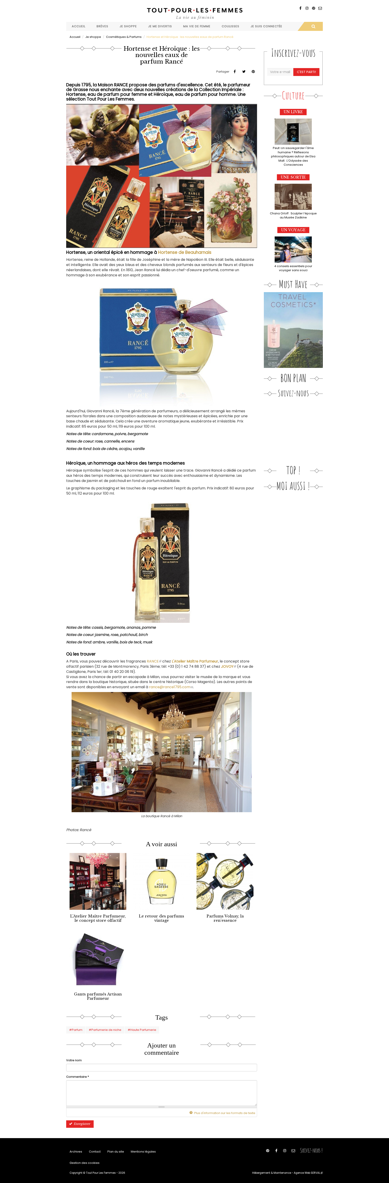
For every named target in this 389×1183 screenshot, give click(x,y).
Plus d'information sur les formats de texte (224, 1113)
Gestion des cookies (85, 1163)
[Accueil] (194, 13)
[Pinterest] (313, 8)
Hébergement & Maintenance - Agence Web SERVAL (287, 1173)
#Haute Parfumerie (142, 1030)
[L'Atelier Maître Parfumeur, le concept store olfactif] (98, 881)
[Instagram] (307, 8)
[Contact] (320, 8)
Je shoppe (128, 26)
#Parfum (75, 1030)
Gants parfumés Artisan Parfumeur (98, 996)
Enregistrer (81, 1124)
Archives (76, 1151)
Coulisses (230, 26)
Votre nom (74, 1060)
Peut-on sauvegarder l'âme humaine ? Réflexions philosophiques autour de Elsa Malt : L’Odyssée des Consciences (293, 156)
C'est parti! (306, 72)
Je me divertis (160, 26)
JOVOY (228, 666)
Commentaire (77, 1077)
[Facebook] (300, 8)
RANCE (154, 661)
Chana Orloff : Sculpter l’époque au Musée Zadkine (293, 215)
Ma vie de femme (196, 26)
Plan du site (115, 1151)
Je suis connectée (266, 26)
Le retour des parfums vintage (161, 918)
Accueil (78, 26)
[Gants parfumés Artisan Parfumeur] (98, 959)
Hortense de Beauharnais (184, 252)
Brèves (102, 26)
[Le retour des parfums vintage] (161, 881)
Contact (95, 1151)
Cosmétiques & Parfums (124, 37)
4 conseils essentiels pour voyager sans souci (293, 268)
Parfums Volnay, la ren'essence (225, 918)
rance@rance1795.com (171, 687)
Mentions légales (143, 1151)
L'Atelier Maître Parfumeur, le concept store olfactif (98, 918)
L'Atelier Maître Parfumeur (195, 661)
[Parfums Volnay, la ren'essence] (225, 881)
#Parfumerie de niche (105, 1030)
